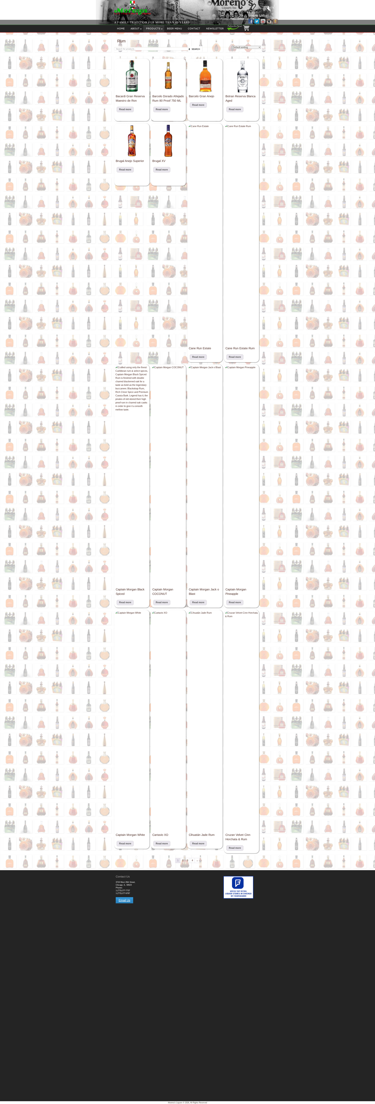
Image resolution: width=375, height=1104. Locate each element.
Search (196, 49)
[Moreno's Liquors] (123, 15)
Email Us (124, 900)
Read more (125, 109)
